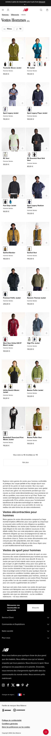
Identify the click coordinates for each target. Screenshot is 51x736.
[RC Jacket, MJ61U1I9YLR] (45, 64)
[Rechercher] (41, 10)
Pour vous (6, 638)
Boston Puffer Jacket (35, 390)
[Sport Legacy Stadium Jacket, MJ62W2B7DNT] (29, 202)
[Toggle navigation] (3, 9)
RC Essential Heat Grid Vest (36, 159)
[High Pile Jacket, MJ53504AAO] (40, 339)
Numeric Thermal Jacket (36, 298)
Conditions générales (10, 724)
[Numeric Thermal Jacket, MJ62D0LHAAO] (29, 294)
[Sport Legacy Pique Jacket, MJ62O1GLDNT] (29, 109)
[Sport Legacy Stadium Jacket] (46, 196)
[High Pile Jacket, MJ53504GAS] (29, 339)
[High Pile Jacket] (46, 333)
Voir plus (25, 462)
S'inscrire (35, 608)
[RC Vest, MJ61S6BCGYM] (5, 154)
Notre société (7, 631)
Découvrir (42, 2)
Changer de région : (8, 695)
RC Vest (6, 158)
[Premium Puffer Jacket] (22, 288)
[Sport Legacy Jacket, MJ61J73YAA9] (5, 109)
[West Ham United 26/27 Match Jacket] (22, 333)
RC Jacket (31, 68)
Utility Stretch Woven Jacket (11, 391)
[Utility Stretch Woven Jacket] (22, 380)
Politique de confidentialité (11, 720)
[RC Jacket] (46, 58)
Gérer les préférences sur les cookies (16, 727)
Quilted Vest (32, 253)
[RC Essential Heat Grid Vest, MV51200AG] (29, 154)
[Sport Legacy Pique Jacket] (46, 103)
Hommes (5, 15)
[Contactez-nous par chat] (46, 732)
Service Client (8, 617)
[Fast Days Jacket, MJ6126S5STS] (10, 202)
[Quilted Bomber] (22, 243)
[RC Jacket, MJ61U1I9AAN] (29, 64)
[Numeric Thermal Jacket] (46, 288)
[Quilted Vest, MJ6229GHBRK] (29, 249)
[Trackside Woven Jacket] (22, 58)
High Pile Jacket (33, 343)
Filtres (9, 29)
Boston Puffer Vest (34, 437)
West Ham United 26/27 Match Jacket (12, 344)
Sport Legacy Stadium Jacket (35, 207)
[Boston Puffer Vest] (46, 427)
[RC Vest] (22, 148)
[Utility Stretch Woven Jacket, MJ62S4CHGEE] (10, 386)
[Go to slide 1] (25, 4)
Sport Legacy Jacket (10, 113)
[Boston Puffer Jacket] (46, 380)
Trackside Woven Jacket (12, 68)
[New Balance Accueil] (25, 9)
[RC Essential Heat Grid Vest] (46, 148)
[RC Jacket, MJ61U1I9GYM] (34, 64)
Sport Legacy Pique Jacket (37, 113)
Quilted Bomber (9, 253)
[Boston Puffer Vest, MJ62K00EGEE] (29, 434)
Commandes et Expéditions (13, 624)
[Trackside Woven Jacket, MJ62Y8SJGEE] (10, 64)
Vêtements (15, 15)
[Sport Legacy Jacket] (22, 103)
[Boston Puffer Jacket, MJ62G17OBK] (34, 386)
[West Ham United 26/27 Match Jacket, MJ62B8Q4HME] (5, 339)
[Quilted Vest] (46, 243)
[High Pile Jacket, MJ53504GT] (34, 339)
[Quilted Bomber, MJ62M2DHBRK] (5, 249)
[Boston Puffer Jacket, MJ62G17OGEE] (29, 386)
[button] (8, 10)
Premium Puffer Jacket (12, 298)
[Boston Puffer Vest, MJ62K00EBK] (34, 434)
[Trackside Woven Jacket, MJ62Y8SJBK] (5, 64)
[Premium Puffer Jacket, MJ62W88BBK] (5, 294)
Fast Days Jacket (9, 206)
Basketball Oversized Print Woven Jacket (13, 438)
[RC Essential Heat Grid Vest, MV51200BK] (34, 154)
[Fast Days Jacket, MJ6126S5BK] (5, 202)
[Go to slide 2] (26, 4)
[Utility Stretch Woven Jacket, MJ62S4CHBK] (5, 386)
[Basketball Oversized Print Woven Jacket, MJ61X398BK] (5, 434)
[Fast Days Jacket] (22, 196)
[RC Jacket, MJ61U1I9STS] (40, 64)
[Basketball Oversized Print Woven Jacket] (22, 427)
